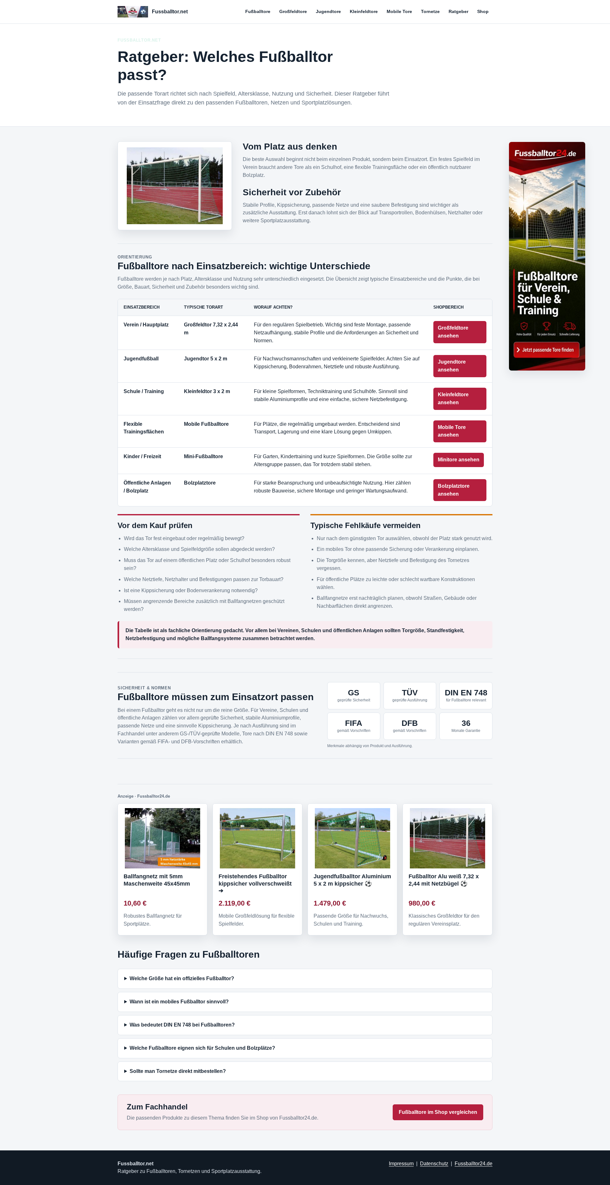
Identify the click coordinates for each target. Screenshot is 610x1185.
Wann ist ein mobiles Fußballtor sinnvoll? (179, 1001)
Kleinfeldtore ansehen (453, 398)
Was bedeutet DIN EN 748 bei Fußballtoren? (182, 1025)
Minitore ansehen (458, 459)
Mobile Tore (399, 11)
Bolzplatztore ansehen (454, 490)
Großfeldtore (293, 11)
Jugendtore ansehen (452, 365)
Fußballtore (257, 11)
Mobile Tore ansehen (452, 431)
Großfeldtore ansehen (453, 331)
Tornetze (430, 11)
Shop (483, 11)
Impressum (401, 1163)
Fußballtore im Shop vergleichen (438, 1112)
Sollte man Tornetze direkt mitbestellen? (178, 1071)
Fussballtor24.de (473, 1163)
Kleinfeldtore (364, 11)
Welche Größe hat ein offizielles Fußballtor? (182, 978)
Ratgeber (458, 11)
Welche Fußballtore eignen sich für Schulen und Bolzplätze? (202, 1048)
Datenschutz (434, 1163)
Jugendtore (328, 11)
